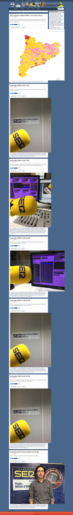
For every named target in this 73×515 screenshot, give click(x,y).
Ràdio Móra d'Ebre (26, 156)
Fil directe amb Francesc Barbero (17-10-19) (24, 452)
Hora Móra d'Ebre (15, 504)
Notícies (14, 81)
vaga (15, 447)
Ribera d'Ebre (23, 507)
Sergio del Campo (32, 156)
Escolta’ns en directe (29, 0)
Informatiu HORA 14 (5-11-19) (19, 85)
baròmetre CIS (40, 292)
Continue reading (16, 21)
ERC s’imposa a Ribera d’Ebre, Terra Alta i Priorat (26, 15)
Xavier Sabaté (24, 447)
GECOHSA (44, 505)
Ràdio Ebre (21, 156)
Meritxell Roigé (21, 446)
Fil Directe (34, 505)
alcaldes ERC (32, 504)
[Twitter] (62, 6)
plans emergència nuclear (16, 507)
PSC (19, 156)
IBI (25, 155)
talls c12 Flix (33, 507)
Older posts (11, 510)
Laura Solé (39, 155)
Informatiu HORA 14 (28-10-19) (20, 300)
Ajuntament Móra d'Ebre (23, 153)
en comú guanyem (43, 154)
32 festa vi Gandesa (22, 228)
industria (30, 506)
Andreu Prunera (34, 292)
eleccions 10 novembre (21, 81)
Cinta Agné (21, 293)
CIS (23, 293)
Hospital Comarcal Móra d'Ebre (17, 506)
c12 (34, 504)
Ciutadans (25, 293)
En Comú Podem (20, 294)
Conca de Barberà (30, 293)
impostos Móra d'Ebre (30, 155)
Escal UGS (16, 445)
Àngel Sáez (33, 153)
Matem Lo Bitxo (15, 446)
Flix (36, 505)
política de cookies (21, 513)
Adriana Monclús (28, 228)
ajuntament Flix (23, 504)
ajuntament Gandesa (34, 228)
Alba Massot (29, 153)
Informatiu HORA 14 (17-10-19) (20, 376)
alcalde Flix (28, 504)
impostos (36, 294)
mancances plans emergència (40, 506)
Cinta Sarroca (28, 444)
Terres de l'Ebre (43, 446)
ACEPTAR (37, 514)
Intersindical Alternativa (30, 445)
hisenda (29, 294)
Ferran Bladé (21, 445)
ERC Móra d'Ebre (25, 294)
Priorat (42, 81)
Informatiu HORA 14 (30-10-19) (20, 238)
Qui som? (43, 0)
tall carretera (38, 446)
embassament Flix (22, 505)
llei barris (33, 506)
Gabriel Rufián (20, 155)
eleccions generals (29, 81)
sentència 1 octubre (33, 446)
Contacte (22, 0)
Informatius (14, 153)
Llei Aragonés (40, 445)
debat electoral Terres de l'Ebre (22, 154)
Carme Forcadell (43, 153)
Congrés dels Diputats (13, 154)
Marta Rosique (44, 155)
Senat (29, 446)
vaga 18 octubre (18, 447)
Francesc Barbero (14, 155)
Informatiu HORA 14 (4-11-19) (19, 160)
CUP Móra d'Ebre (43, 293)
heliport (11, 506)
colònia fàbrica (38, 504)
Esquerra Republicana (37, 81)
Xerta (27, 447)
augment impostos (38, 153)
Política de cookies (37, 0)
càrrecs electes (20, 444)
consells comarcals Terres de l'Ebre (36, 444)
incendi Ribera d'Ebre (26, 506)
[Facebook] (61, 6)
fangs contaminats (29, 505)
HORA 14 (23, 155)
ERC (32, 81)
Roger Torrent (25, 446)
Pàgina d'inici (17, 0)
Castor (25, 444)
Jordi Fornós (40, 294)
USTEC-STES (12, 447)
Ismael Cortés (36, 155)
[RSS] (59, 6)
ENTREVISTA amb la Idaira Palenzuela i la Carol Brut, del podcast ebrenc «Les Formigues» (56, 25)
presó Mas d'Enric (13, 156)
